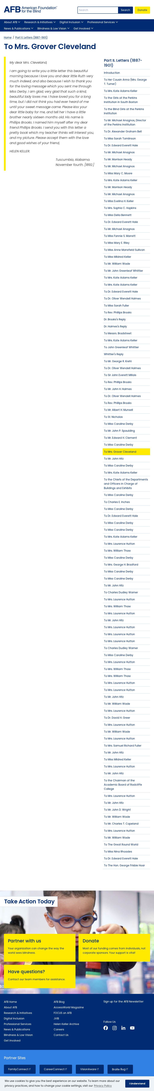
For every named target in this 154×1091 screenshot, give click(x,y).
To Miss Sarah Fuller (116, 305)
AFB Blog (59, 1002)
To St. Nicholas (113, 417)
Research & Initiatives (38, 22)
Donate (142, 10)
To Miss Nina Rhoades (118, 851)
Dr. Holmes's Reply (115, 326)
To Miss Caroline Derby (118, 424)
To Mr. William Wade (117, 264)
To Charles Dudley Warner (121, 592)
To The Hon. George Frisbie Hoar (124, 865)
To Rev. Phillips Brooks (117, 312)
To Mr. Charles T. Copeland (121, 823)
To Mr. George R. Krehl (118, 361)
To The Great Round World (121, 844)
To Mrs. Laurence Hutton (119, 544)
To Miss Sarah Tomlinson (120, 138)
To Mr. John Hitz (114, 458)
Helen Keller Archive (66, 1024)
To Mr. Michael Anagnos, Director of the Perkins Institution (125, 122)
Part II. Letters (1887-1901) (31, 37)
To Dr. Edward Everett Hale (121, 145)
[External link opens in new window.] (105, 1028)
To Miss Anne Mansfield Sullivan (124, 250)
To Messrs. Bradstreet (117, 333)
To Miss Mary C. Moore (118, 173)
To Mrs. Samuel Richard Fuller (122, 745)
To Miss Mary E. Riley (116, 243)
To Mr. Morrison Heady (118, 159)
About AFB (10, 22)
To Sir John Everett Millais (120, 375)
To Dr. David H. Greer (117, 718)
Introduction (112, 73)
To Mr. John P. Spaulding (119, 431)
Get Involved (82, 28)
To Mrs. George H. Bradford (121, 564)
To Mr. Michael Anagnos (119, 152)
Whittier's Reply (113, 354)
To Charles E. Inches (117, 502)
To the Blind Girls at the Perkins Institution (124, 111)
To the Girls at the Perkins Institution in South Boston (121, 100)
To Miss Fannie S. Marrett (120, 236)
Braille (118, 1069)
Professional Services (101, 22)
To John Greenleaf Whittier (121, 347)
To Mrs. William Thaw (117, 550)
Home (8, 37)
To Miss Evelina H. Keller (119, 201)
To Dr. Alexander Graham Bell (123, 131)
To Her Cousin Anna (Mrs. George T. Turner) (125, 82)
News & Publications (17, 28)
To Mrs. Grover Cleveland (120, 452)
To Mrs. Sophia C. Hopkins (120, 208)
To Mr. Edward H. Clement (120, 438)
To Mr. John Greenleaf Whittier (123, 271)
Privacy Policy (103, 1086)
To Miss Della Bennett (117, 215)
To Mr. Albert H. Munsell (118, 410)
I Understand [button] (137, 1083)
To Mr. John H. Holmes (118, 389)
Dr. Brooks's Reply (115, 319)
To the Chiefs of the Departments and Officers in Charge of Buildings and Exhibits (126, 484)
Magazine (69, 1007)
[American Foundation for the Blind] (30, 10)
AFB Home (10, 1002)
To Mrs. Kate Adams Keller (120, 91)
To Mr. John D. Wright (117, 810)
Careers (59, 1029)
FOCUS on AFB (63, 1013)
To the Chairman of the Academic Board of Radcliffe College (123, 785)
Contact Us (61, 1035)
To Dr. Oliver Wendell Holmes (122, 298)
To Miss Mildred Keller (117, 257)
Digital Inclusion (70, 22)
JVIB (56, 1018)
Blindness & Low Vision (51, 28)
